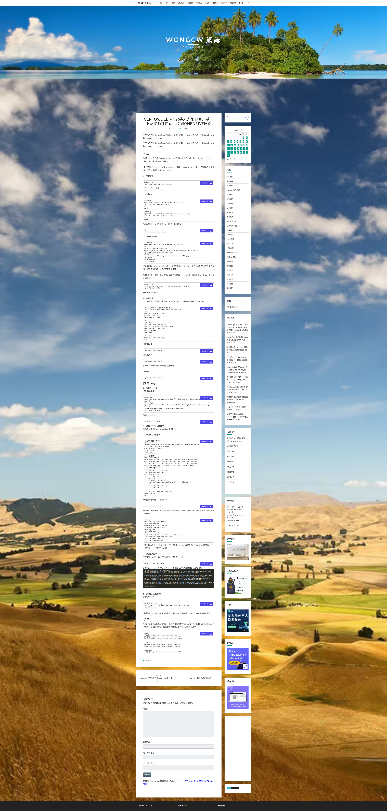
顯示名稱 (147, 742)
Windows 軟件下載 (233, 190)
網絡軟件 (230, 212)
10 (228, 145)
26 (235, 152)
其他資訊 (230, 288)
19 (235, 149)
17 (228, 149)
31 (228, 156)
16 (247, 145)
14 (241, 145)
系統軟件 (230, 195)
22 (244, 149)
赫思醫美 (230, 181)
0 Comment (185, 128)
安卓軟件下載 (232, 226)
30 (247, 152)
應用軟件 (230, 217)
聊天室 (207, 3)
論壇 (167, 3)
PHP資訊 (230, 261)
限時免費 (230, 186)
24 (228, 152)
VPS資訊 (230, 244)
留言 (145, 709)
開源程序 (230, 270)
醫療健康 (230, 284)
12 (235, 145)
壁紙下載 (181, 3)
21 (241, 149)
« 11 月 (229, 159)
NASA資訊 (230, 248)
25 (232, 152)
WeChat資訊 (231, 257)
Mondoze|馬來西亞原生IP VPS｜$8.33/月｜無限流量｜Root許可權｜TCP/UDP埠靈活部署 (237, 327)
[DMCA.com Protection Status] (233, 789)
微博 (173, 3)
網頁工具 (230, 275)
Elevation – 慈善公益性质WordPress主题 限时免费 (157, 678)
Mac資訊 (230, 235)
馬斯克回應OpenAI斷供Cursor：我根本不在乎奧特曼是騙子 (237, 416)
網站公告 (230, 177)
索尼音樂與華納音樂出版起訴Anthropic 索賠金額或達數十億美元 (237, 379)
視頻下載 (199, 3)
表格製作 (233, 3)
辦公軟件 (230, 199)
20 (238, 149)
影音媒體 (230, 208)
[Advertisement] (193, 98)
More (241, 3)
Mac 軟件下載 (231, 221)
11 (232, 145)
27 (238, 152)
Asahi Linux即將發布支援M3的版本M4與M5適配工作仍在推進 (237, 389)
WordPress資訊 (232, 253)
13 (238, 145)
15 (244, 145)
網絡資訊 (230, 230)
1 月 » (234, 159)
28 (241, 152)
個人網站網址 (148, 763)
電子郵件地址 (149, 753)
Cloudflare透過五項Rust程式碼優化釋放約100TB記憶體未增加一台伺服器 (237, 369)
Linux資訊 (230, 239)
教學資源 (149, 660)
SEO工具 (215, 3)
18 (232, 149)
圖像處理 (230, 204)
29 (244, 152)
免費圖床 (190, 3)
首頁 (161, 3)
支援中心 (224, 3)
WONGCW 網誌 (144, 3)
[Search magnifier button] (246, 117)
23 (247, 149)
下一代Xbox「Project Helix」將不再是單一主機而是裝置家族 (237, 360)
